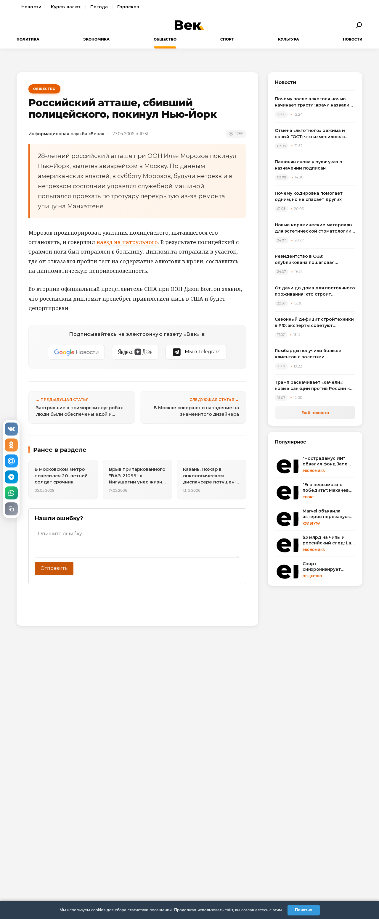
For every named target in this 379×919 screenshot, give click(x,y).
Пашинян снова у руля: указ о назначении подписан (308, 165)
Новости (31, 6)
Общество (165, 39)
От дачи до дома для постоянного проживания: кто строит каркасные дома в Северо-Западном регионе (315, 291)
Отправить (54, 568)
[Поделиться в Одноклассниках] (11, 445)
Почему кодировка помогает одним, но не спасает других (309, 196)
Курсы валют (66, 6)
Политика (28, 39)
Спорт (227, 39)
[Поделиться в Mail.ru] (11, 460)
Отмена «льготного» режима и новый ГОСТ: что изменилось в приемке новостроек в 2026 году (313, 134)
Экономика (96, 39)
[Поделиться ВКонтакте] (11, 429)
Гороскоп (128, 6)
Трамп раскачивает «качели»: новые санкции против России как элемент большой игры (315, 386)
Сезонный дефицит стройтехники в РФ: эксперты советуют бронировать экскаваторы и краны (314, 323)
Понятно (303, 909)
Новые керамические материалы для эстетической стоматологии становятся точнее (313, 228)
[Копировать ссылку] (11, 508)
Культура (288, 39)
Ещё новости (315, 412)
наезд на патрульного (127, 242)
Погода (99, 6)
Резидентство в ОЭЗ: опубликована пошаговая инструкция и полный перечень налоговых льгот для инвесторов (313, 260)
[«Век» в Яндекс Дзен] (135, 352)
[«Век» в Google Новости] (76, 352)
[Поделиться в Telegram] (11, 476)
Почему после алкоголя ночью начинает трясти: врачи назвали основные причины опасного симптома (312, 102)
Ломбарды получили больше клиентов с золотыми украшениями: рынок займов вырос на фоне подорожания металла (309, 354)
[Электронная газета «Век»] (189, 25)
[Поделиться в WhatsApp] (11, 492)
